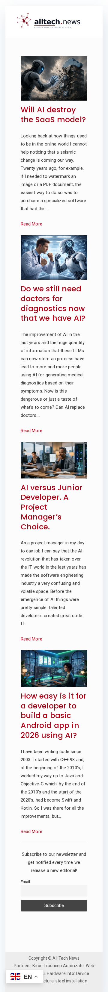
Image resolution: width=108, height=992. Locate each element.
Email (25, 881)
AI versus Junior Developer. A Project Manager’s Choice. (51, 507)
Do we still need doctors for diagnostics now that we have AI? (53, 303)
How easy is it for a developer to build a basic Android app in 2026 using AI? (54, 715)
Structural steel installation (61, 981)
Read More (31, 224)
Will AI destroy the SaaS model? (53, 115)
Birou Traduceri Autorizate (58, 965)
